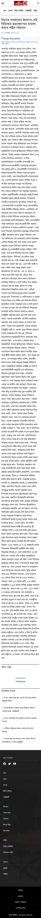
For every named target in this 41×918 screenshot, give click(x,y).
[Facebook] (4, 764)
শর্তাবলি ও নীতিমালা (20, 902)
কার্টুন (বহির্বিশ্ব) (8, 846)
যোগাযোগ (20, 896)
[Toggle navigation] (38, 3)
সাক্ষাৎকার (6, 813)
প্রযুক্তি (5, 868)
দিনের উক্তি (7, 825)
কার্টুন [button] (35, 11)
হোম (4, 11)
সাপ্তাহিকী (28, 11)
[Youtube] (14, 764)
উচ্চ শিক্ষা (6, 831)
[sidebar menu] (2, 3)
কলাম (10, 11)
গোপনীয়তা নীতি (20, 908)
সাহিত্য (5, 874)
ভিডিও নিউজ (18, 11)
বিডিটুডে (20, 890)
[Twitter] (9, 764)
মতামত (5, 819)
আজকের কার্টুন (8, 852)
